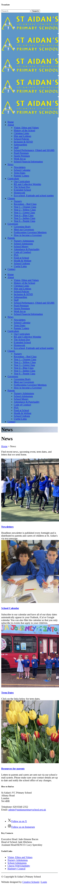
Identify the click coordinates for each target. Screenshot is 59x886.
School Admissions (17, 863)
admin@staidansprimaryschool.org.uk (27, 809)
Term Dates (7, 692)
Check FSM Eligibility (19, 865)
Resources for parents (13, 768)
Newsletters (7, 526)
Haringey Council (16, 868)
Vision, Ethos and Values (20, 857)
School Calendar (10, 608)
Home (4, 446)
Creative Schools (30, 882)
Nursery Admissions (18, 860)
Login (44, 882)
